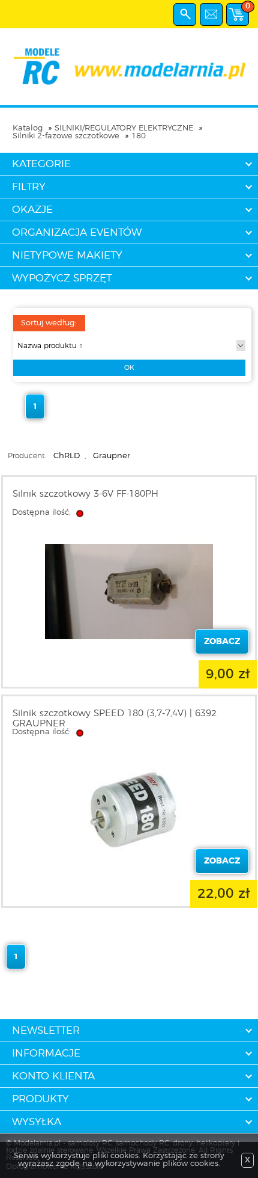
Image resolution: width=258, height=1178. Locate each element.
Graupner (111, 456)
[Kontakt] (211, 14)
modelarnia (129, 66)
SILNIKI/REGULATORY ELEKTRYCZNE (124, 128)
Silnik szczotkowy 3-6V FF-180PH (85, 494)
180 (138, 136)
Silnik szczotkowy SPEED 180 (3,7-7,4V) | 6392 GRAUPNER (115, 718)
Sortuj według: (48, 323)
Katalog (28, 128)
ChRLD (66, 456)
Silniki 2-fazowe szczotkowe (66, 136)
